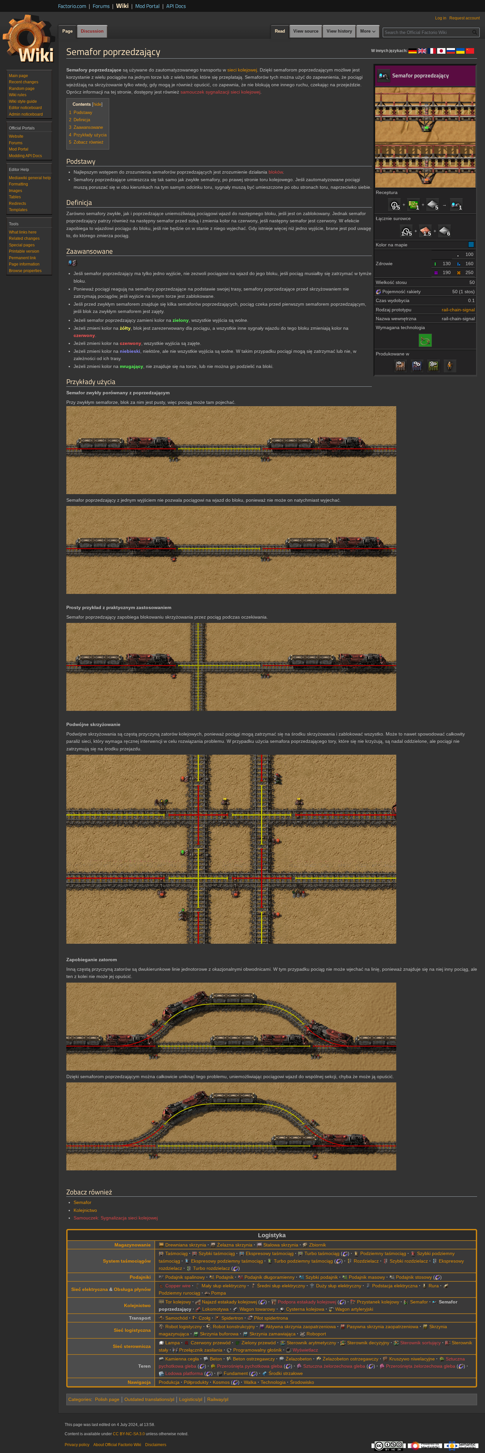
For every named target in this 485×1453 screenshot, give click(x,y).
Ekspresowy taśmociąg (270, 1253)
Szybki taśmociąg (217, 1253)
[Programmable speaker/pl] (229, 1350)
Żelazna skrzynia (234, 1244)
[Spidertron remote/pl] (250, 1318)
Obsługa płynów (132, 1289)
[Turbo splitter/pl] (189, 1268)
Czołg (204, 1318)
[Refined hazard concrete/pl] (318, 1358)
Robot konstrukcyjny (234, 1326)
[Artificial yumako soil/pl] (441, 1358)
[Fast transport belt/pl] (194, 1253)
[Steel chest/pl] (259, 1244)
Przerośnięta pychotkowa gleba (249, 1366)
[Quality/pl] (459, 254)
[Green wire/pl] (237, 1342)
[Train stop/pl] (353, 1301)
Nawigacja (139, 1382)
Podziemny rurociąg (179, 1293)
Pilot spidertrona (271, 1318)
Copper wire (178, 1285)
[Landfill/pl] (385, 1358)
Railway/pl (217, 1399)
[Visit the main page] (29, 38)
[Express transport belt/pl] (241, 1253)
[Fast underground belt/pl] (413, 1253)
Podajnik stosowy (414, 1277)
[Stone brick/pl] (161, 1358)
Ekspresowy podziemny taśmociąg (227, 1261)
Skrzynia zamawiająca (272, 1333)
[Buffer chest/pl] (196, 1333)
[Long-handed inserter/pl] (240, 1277)
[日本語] (441, 50)
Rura (434, 1285)
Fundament (236, 1373)
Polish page (107, 1399)
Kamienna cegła (182, 1358)
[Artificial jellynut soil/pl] (299, 1366)
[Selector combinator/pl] (396, 1342)
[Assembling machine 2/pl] (417, 366)
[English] (422, 50)
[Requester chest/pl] (245, 1333)
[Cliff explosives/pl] (264, 1373)
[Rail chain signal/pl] (456, 204)
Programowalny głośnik (257, 1350)
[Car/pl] (161, 1318)
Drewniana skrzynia (185, 1244)
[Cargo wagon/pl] (235, 1309)
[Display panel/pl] (288, 1350)
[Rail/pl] (161, 1301)
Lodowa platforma (184, 1373)
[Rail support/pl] (273, 1301)
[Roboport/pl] (302, 1333)
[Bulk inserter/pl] (344, 1277)
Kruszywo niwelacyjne (412, 1358)
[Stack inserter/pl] (392, 1277)
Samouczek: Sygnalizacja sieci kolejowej (116, 1217)
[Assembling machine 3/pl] (433, 366)
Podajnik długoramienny (269, 1277)
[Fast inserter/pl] (301, 1277)
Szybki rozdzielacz (409, 1261)
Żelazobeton (299, 1358)
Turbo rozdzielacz (211, 1268)
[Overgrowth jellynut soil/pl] (382, 1366)
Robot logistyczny (183, 1326)
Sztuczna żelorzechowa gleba (334, 1366)
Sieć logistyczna (132, 1330)
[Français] (432, 50)
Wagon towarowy (257, 1309)
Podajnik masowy (367, 1277)
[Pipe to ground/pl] (445, 1285)
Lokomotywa (215, 1309)
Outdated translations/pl (149, 1399)
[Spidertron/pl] (217, 1318)
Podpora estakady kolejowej (307, 1301)
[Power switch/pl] (175, 1350)
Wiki (122, 5)
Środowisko (302, 1382)
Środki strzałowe (286, 1373)
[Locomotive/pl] (198, 1309)
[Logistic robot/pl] (161, 1326)
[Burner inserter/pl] (161, 1277)
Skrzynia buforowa (219, 1333)
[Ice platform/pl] (161, 1373)
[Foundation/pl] (219, 1373)
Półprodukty (196, 1382)
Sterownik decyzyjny (368, 1342)
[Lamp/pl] (161, 1342)
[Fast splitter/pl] (385, 1261)
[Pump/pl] (207, 1293)
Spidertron (232, 1318)
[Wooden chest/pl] (161, 1244)
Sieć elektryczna (89, 1289)
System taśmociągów (127, 1261)
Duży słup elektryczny (338, 1285)
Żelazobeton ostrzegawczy (350, 1358)
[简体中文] (470, 50)
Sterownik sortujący (420, 1342)
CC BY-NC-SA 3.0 (129, 1434)
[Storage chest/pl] (425, 1326)
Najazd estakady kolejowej (229, 1301)
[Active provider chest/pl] (262, 1326)
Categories (79, 1399)
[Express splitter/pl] (434, 1261)
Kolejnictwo (85, 1210)
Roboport (316, 1333)
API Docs (176, 6)
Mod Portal (147, 6)
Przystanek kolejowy (378, 1301)
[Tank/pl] (194, 1318)
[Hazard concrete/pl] (229, 1358)
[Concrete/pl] (206, 1358)
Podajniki (140, 1277)
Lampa (172, 1342)
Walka (250, 1382)
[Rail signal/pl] (406, 1301)
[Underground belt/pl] (356, 1253)
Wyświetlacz (305, 1350)
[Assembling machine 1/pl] (400, 366)
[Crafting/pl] (450, 366)
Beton (216, 1358)
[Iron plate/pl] (432, 204)
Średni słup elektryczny (281, 1285)
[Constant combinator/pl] (447, 1342)
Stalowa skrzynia (280, 1244)
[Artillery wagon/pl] (331, 1309)
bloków (276, 172)
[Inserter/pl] (211, 1277)
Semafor (82, 1202)
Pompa (218, 1293)
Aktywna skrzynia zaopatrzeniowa (301, 1326)
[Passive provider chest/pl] (342, 1326)
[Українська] (460, 50)
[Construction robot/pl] (208, 1326)
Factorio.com (72, 6)
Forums (101, 6)
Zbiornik (317, 1244)
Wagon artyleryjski (354, 1309)
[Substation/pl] (368, 1285)
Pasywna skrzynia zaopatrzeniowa (382, 1326)
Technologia (273, 1382)
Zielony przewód (259, 1342)
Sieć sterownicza (132, 1346)
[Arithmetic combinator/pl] (282, 1342)
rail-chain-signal (458, 309)
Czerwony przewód (211, 1342)
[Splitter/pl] (349, 1261)
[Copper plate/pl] (425, 231)
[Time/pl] (394, 204)
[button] (368, 31)
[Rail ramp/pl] (198, 1301)
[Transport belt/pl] (161, 1253)
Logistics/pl (190, 1399)
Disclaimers (155, 1444)
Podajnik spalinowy (185, 1277)
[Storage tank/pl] (305, 1244)
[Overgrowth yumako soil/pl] (213, 1366)
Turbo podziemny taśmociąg (303, 1261)
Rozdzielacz (366, 1261)
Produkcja (169, 1382)
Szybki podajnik (322, 1277)
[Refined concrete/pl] (281, 1358)
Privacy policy (77, 1444)
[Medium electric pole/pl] (253, 1285)
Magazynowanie (132, 1244)
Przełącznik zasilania (200, 1350)
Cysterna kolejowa (305, 1309)
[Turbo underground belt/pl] (270, 1261)
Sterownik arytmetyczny (311, 1342)
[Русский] (451, 50)
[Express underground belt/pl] (187, 1261)
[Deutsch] (412, 50)
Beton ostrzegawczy (254, 1358)
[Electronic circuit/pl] (413, 204)
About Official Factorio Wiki (117, 1444)
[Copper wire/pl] (161, 1285)
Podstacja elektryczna (395, 1285)
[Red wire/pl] (186, 1342)
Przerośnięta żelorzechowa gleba (420, 1366)
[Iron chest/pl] (213, 1244)
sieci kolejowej (242, 69)
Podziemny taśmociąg (383, 1253)
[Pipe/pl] (424, 1285)
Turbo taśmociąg (322, 1253)
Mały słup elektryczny (224, 1285)
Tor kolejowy (178, 1301)
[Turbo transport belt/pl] (300, 1253)
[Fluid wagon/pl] (282, 1309)
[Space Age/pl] (378, 291)
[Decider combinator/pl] (343, 1342)
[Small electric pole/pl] (197, 1285)
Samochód (176, 1318)
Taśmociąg (176, 1253)
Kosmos (221, 1382)
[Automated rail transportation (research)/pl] (425, 339)
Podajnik (225, 1277)
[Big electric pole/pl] (312, 1285)
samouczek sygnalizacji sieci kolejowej (220, 92)
